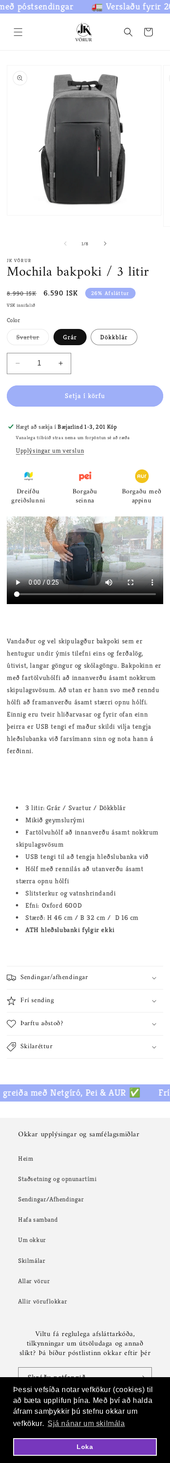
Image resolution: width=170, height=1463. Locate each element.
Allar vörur (34, 1281)
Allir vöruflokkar (42, 1301)
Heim (25, 1158)
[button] (18, 32)
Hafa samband (38, 1219)
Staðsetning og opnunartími (57, 1179)
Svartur (32, 339)
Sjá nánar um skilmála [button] (86, 1423)
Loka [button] (85, 1446)
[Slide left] (65, 243)
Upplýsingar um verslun (50, 450)
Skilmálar (31, 1261)
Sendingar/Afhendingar (51, 1199)
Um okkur (32, 1240)
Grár (70, 337)
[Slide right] (105, 243)
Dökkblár (114, 337)
